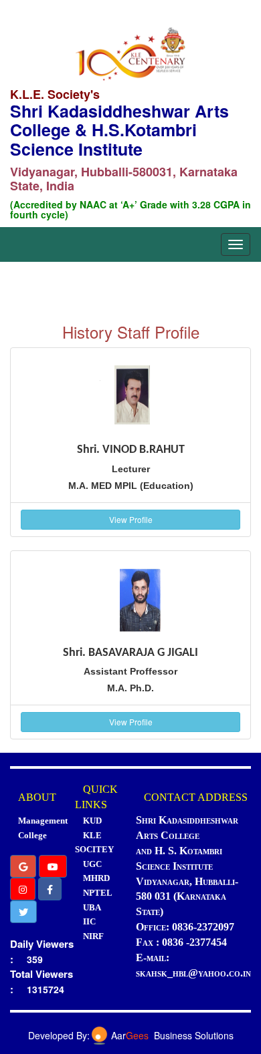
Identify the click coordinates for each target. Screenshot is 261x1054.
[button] (23, 866)
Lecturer (131, 469)
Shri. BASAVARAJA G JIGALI (130, 653)
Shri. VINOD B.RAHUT (131, 450)
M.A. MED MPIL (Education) (130, 485)
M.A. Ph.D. (130, 688)
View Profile (131, 519)
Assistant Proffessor (130, 671)
